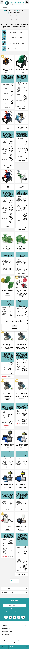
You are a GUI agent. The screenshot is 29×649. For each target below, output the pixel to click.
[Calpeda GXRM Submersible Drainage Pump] (7, 518)
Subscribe (10, 611)
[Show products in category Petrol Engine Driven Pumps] (4, 43)
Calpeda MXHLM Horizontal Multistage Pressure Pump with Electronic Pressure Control (7, 396)
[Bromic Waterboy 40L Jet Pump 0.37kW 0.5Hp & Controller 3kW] (7, 436)
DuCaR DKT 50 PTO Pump (22, 69)
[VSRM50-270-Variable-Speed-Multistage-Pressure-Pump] (21, 518)
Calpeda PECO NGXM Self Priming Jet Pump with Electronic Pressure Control (22, 395)
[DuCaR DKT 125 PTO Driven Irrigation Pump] (7, 176)
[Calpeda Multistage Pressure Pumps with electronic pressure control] (7, 385)
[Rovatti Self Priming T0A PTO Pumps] (7, 282)
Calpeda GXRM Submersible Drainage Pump (7, 528)
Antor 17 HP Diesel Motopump (7, 70)
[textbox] (13, 7)
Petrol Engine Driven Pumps (15, 43)
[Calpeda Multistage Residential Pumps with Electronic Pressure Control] (21, 336)
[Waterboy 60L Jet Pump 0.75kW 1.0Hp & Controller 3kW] (21, 436)
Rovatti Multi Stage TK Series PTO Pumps (21, 247)
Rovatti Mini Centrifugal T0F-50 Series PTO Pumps (7, 292)
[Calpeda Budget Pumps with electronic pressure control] (21, 385)
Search (27, 7)
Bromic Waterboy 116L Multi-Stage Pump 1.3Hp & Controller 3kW (21, 486)
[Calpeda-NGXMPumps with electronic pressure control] (7, 336)
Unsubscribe (19, 611)
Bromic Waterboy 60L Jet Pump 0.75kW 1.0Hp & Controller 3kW (21, 446)
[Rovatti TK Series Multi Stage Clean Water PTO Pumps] (21, 238)
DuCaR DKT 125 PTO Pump (7, 185)
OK (14, 325)
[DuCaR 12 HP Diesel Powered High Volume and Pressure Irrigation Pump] (21, 118)
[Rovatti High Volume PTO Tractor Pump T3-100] (21, 176)
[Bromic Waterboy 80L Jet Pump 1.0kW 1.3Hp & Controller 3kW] (7, 476)
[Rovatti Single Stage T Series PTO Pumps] (7, 238)
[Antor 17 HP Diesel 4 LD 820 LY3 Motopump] (7, 61)
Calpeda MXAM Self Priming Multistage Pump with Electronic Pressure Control (21, 346)
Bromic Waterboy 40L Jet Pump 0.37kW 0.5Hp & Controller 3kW (7, 446)
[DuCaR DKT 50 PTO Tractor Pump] (21, 61)
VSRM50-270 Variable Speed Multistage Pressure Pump (21, 528)
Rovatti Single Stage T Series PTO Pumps (7, 247)
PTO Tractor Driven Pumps (15, 32)
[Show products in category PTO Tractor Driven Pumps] (4, 32)
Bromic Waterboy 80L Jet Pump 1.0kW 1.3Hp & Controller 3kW (7, 486)
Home (11, 15)
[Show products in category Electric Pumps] (4, 48)
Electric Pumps (11, 48)
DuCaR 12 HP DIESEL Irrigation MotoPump (21, 126)
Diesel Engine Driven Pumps (15, 37)
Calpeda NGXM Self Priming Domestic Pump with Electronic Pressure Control (7, 346)
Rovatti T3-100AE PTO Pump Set (21, 185)
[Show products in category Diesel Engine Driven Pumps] (4, 37)
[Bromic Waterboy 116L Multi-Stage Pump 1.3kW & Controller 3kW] (21, 476)
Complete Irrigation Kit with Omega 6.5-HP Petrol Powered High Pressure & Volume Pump (21, 293)
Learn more (14, 328)
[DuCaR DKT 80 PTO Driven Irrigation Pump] (7, 118)
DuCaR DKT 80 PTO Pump (7, 126)
